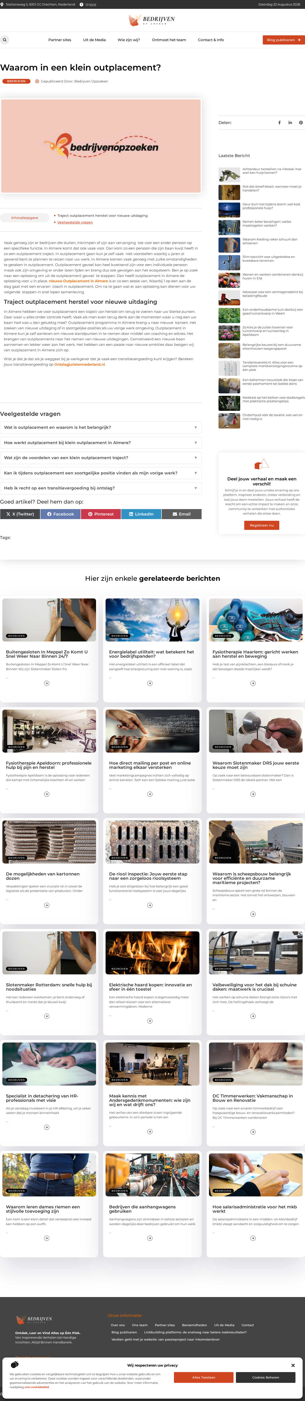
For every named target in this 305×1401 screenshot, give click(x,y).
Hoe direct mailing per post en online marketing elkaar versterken (150, 765)
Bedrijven (16, 81)
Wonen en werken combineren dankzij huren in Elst (273, 276)
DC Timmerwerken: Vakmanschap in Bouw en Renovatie (253, 1098)
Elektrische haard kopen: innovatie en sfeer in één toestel (150, 987)
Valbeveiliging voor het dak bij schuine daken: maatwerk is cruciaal (255, 987)
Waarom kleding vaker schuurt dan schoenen (270, 241)
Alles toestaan (203, 1377)
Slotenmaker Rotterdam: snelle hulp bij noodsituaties (49, 987)
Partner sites (59, 40)
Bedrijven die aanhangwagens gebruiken (142, 1209)
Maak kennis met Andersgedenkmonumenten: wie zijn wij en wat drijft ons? (149, 1100)
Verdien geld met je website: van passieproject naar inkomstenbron (166, 1339)
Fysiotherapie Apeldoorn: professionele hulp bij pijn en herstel (49, 765)
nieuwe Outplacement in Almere (79, 281)
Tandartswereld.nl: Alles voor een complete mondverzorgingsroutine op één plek (272, 366)
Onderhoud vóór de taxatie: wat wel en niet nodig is (273, 417)
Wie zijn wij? (129, 40)
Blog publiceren (124, 1332)
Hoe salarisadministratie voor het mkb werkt (255, 1209)
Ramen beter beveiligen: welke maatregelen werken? (267, 223)
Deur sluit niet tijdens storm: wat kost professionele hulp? (271, 206)
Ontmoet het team (169, 40)
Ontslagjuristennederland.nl (79, 364)
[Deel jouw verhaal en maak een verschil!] (262, 464)
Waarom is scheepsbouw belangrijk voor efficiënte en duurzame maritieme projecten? (252, 878)
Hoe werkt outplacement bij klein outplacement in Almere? (101, 442)
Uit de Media (94, 40)
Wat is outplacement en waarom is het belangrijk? (101, 427)
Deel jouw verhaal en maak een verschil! (261, 481)
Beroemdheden (194, 1325)
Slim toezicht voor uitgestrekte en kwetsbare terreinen (269, 258)
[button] (293, 1365)
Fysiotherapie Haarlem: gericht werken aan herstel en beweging (255, 654)
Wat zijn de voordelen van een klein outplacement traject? (101, 457)
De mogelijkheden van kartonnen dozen (43, 876)
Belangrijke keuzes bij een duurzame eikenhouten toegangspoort (272, 346)
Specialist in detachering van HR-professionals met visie (42, 1098)
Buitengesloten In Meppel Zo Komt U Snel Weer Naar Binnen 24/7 (47, 654)
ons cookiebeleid (37, 1387)
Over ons (118, 1325)
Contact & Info (211, 40)
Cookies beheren (265, 1377)
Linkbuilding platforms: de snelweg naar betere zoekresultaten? (195, 1332)
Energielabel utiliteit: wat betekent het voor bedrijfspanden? (151, 654)
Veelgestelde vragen (75, 222)
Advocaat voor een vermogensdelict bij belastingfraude (273, 294)
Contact (248, 1325)
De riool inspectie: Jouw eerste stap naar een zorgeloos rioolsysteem (148, 876)
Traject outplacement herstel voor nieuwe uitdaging (102, 215)
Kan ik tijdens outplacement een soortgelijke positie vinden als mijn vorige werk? (101, 473)
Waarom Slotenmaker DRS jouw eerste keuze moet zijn (256, 765)
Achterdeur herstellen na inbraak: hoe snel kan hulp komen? (272, 171)
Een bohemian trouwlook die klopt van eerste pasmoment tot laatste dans (273, 382)
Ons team (140, 1325)
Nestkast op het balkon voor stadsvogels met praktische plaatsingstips (274, 399)
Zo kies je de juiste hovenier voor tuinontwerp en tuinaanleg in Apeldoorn (268, 331)
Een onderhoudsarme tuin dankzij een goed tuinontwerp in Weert (273, 311)
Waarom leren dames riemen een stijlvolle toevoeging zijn (43, 1209)
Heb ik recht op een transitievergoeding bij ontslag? (101, 488)
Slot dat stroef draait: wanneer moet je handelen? (272, 188)
